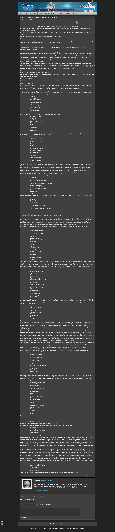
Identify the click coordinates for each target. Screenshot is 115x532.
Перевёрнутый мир (39, 496)
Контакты (75, 13)
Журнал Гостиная (26, 6)
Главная (21, 13)
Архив (34, 13)
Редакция (68, 13)
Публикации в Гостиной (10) (42, 490)
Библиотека (53, 13)
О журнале (28, 13)
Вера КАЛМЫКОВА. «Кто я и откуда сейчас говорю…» (40, 17)
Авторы (40, 13)
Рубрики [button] (81, 528)
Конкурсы (61, 13)
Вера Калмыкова (46, 480)
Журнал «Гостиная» (61, 523)
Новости (47, 13)
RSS (94, 1)
